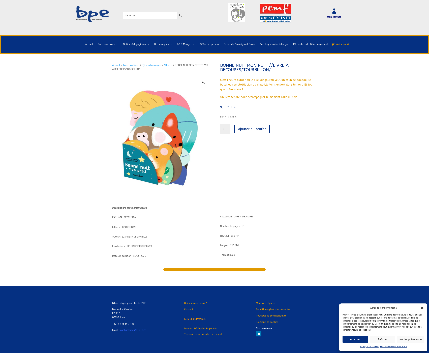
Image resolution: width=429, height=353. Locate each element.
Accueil (89, 44)
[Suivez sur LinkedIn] (258, 333)
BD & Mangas (184, 44)
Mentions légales (265, 303)
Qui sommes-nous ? (195, 303)
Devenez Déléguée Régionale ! (201, 328)
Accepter (355, 339)
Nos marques (161, 44)
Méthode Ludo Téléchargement (310, 44)
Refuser (382, 339)
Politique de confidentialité (393, 346)
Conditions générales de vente (273, 309)
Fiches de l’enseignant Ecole (239, 44)
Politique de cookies (369, 346)
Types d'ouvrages (151, 65)
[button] (422, 308)
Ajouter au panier (252, 129)
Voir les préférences (410, 339)
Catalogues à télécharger (274, 44)
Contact (188, 309)
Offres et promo (209, 44)
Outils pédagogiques (134, 44)
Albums (168, 65)
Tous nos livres (106, 44)
